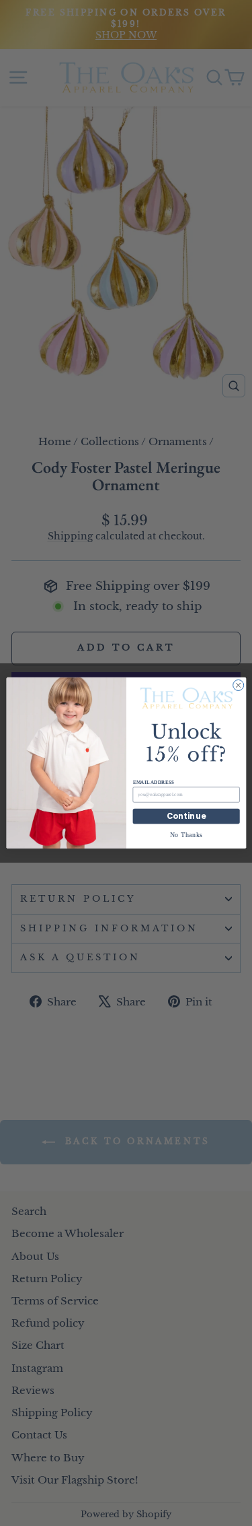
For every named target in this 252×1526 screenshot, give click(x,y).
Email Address (152, 782)
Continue (186, 816)
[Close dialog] (238, 685)
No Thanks (185, 834)
